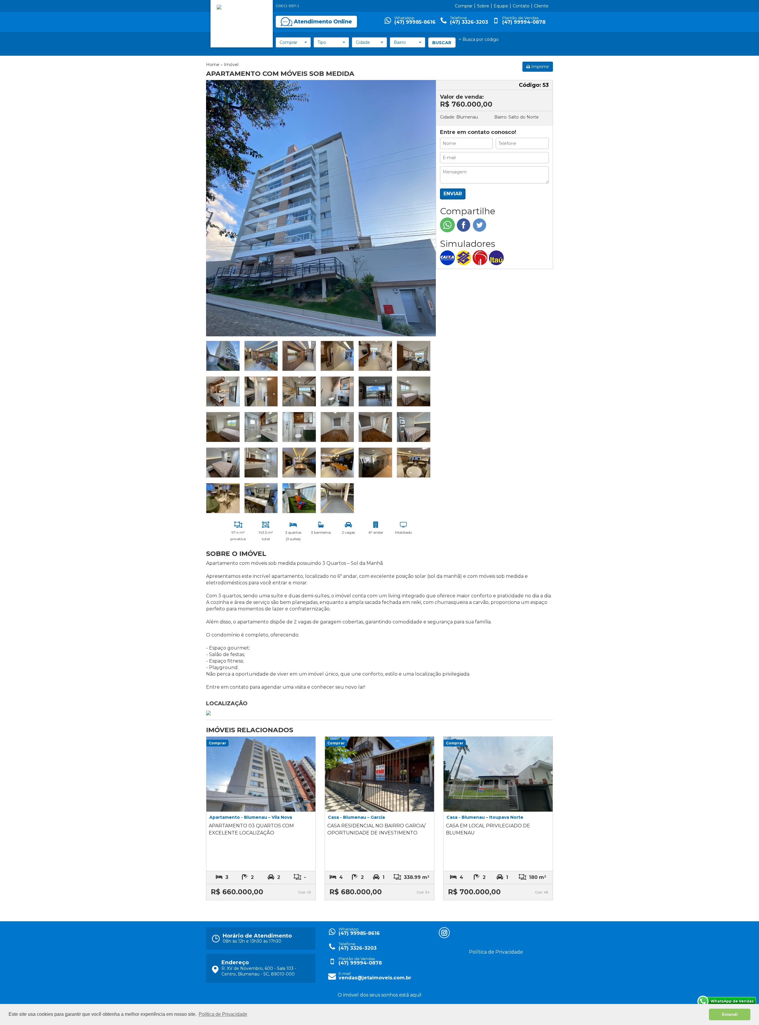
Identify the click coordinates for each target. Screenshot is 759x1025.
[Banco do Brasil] (464, 257)
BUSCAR (441, 42)
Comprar (464, 6)
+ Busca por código (479, 39)
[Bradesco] (481, 257)
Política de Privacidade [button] (223, 1014)
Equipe (501, 6)
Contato (521, 6)
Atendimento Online (323, 21)
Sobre (483, 6)
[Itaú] (497, 257)
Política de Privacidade (496, 952)
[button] (293, 42)
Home (212, 64)
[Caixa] (448, 257)
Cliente (541, 6)
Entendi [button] (730, 1014)
